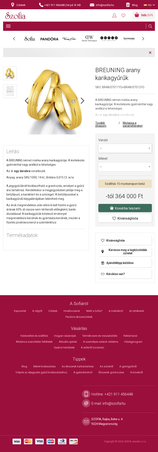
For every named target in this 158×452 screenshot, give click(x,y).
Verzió (103, 140)
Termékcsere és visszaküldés (99, 335)
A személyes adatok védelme (100, 341)
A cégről (37, 310)
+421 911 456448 (118, 394)
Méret (103, 158)
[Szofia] (15, 15)
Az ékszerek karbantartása (78, 366)
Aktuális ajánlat (68, 341)
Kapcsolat (20, 310)
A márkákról (116, 310)
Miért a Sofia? (94, 310)
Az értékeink (136, 310)
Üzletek (52, 310)
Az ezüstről (106, 366)
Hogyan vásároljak (65, 335)
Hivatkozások (72, 310)
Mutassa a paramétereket (133, 124)
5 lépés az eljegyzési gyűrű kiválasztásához (41, 372)
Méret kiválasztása (44, 366)
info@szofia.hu (113, 403)
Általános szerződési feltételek (34, 341)
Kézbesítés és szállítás (34, 335)
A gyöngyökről (128, 366)
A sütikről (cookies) (92, 347)
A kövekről (136, 372)
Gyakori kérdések (64, 347)
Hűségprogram (133, 341)
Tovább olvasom (100, 124)
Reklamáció (130, 335)
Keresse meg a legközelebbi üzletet (128, 251)
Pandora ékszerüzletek (79, 316)
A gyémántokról (82, 372)
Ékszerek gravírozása (111, 372)
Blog (24, 366)
